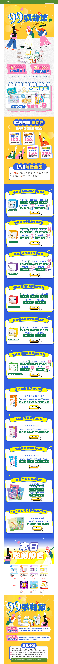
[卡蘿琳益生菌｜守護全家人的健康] (8, 2)
